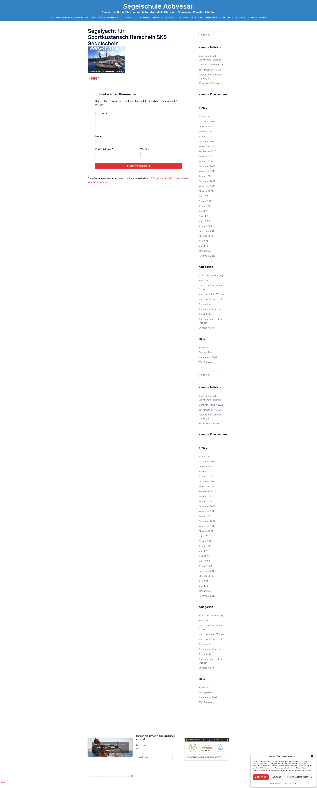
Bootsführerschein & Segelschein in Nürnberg (69, 17)
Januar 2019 (204, 251)
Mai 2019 (203, 246)
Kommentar (102, 113)
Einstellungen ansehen (299, 777)
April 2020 (203, 216)
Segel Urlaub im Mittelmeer (163, 17)
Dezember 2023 (206, 141)
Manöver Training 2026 (210, 64)
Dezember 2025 (206, 121)
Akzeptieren (260, 777)
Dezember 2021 (206, 181)
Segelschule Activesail (158, 6)
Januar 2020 (205, 226)
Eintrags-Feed (205, 352)
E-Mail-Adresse (104, 149)
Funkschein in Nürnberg (211, 275)
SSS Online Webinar (208, 83)
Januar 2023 (205, 161)
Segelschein (204, 304)
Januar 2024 (205, 136)
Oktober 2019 (205, 236)
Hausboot (203, 280)
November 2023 (207, 146)
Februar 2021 (205, 201)
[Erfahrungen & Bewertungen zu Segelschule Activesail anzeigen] (207, 749)
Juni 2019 (203, 241)
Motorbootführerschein (210, 299)
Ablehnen (277, 777)
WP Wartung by (125, 776)
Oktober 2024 (205, 126)
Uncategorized (206, 327)
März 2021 (204, 196)
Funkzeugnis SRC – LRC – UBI (190, 17)
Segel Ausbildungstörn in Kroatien (105, 17)
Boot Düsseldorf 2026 (210, 69)
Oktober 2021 (205, 191)
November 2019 (206, 231)
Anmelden (203, 347)
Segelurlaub (204, 314)
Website (144, 149)
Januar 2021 (204, 206)
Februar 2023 (205, 156)
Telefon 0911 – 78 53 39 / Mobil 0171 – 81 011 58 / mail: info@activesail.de (235, 17)
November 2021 (206, 186)
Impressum (293, 783)
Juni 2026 (203, 116)
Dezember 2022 (206, 166)
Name (99, 136)
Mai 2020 (203, 211)
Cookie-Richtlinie (276, 783)
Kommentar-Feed (207, 357)
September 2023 (207, 151)
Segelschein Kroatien (209, 309)
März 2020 (204, 221)
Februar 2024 (205, 131)
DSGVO (139, 748)
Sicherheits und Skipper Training (135, 17)
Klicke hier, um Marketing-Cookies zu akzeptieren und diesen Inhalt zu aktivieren (110, 747)
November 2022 (207, 171)
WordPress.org (206, 362)
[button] (312, 756)
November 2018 (206, 256)
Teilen (94, 78)
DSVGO (285, 783)
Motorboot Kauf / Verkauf (211, 294)
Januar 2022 (205, 176)
